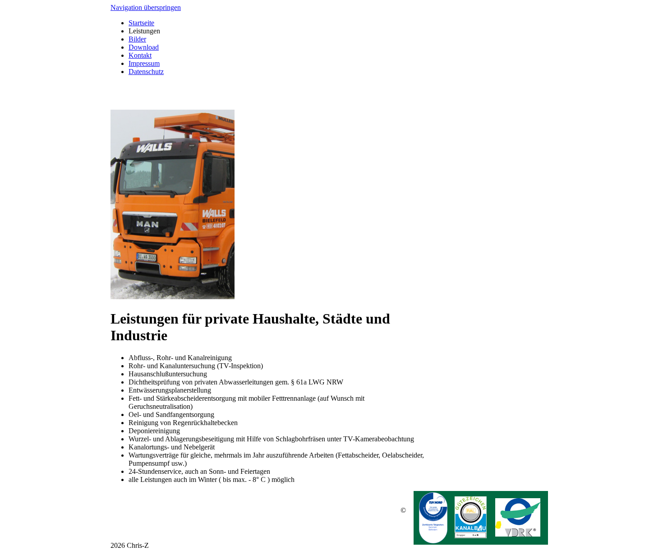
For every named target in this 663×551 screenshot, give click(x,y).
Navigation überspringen (145, 7)
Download (144, 47)
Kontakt (140, 55)
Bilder (137, 39)
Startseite (141, 23)
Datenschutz (146, 71)
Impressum (144, 63)
